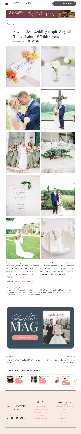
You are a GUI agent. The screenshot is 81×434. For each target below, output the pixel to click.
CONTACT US (64, 415)
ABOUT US (64, 410)
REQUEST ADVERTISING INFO (64, 407)
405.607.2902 (64, 404)
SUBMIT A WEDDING (40, 418)
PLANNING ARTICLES (40, 412)
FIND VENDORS (40, 407)
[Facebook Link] (12, 418)
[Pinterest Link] (16, 418)
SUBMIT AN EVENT (40, 415)
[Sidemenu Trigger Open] (7, 4)
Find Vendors (64, 3)
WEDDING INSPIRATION (40, 410)
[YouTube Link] (21, 418)
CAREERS (64, 421)
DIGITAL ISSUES (64, 412)
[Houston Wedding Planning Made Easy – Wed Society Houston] (22, 3)
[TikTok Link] (26, 418)
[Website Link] (16, 410)
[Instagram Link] (7, 418)
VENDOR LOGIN (64, 418)
